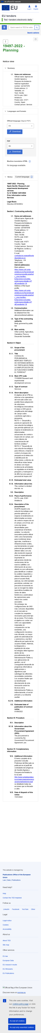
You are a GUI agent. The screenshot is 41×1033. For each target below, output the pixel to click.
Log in (29, 9)
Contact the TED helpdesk (12, 898)
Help (4, 893)
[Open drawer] (5, 42)
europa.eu (21, 992)
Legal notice (7, 920)
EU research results (10, 965)
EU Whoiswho (8, 969)
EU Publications (8, 973)
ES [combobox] (10, 126)
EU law (5, 956)
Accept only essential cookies (22, 1027)
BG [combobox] (10, 146)
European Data (8, 960)
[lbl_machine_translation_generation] (30, 161)
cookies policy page (21, 1004)
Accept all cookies (17, 1021)
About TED (7, 940)
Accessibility (7, 929)
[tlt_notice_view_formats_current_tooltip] (32, 177)
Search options (33, 33)
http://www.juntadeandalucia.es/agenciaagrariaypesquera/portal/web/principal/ (24, 779)
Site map (6, 945)
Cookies (6, 925)
